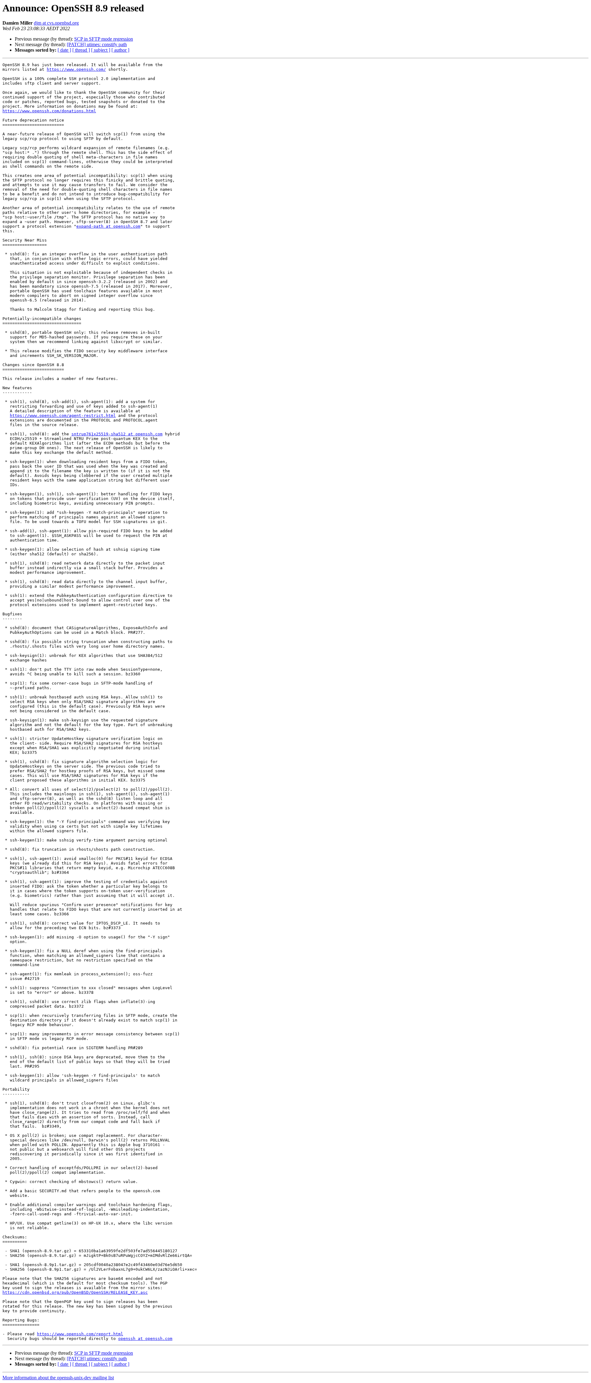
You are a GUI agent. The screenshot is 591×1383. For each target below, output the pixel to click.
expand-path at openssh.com (108, 226)
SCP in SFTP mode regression (103, 39)
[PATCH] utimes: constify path (97, 44)
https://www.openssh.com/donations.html (49, 111)
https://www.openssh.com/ (76, 69)
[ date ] (64, 50)
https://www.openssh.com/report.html (80, 1334)
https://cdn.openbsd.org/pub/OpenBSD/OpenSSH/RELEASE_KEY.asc (75, 1292)
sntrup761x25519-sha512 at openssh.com (117, 434)
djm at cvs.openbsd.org (56, 23)
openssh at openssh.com (145, 1338)
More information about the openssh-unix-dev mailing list (58, 1377)
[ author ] (120, 50)
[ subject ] (100, 50)
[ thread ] (81, 50)
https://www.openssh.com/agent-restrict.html (63, 415)
